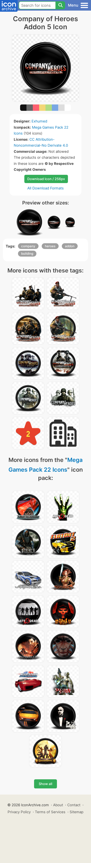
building (27, 254)
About (58, 805)
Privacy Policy (19, 812)
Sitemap (76, 812)
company (28, 246)
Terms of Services (50, 812)
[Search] (60, 5)
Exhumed (39, 121)
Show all (45, 784)
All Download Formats (45, 188)
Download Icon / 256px (46, 179)
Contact (73, 805)
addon (69, 246)
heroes (50, 246)
